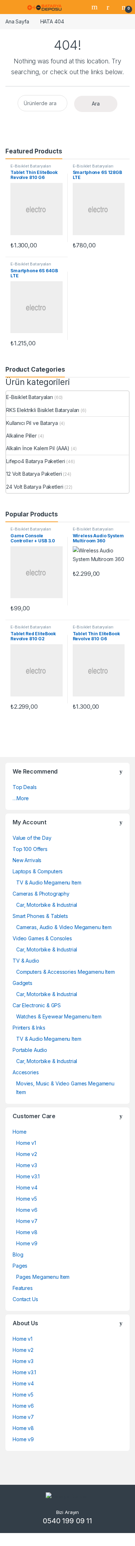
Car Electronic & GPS (37, 1005)
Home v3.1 (28, 1176)
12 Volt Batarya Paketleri (34, 474)
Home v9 (26, 1243)
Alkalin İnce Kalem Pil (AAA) (37, 448)
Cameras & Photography (41, 894)
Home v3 (26, 1165)
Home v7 (26, 1221)
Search (95, 7)
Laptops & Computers (38, 871)
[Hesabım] (110, 7)
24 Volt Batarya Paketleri (34, 487)
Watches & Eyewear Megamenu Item (59, 1016)
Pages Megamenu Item (42, 1277)
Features (23, 1288)
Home (19, 1132)
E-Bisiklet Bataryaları (30, 166)
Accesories (26, 1072)
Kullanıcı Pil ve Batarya (32, 423)
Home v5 (26, 1199)
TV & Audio (26, 961)
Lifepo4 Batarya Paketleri (35, 461)
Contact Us (25, 1299)
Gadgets (22, 983)
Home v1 (26, 1143)
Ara (96, 103)
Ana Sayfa (17, 21)
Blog (18, 1254)
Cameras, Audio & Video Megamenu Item (64, 927)
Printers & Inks (29, 1028)
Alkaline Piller (21, 436)
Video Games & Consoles (42, 938)
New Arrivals (27, 860)
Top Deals (25, 787)
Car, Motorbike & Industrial (46, 905)
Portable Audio (30, 1050)
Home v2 (26, 1154)
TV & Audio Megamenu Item (48, 882)
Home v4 (26, 1187)
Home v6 (26, 1210)
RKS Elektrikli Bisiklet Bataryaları (42, 410)
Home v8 (26, 1232)
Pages (20, 1266)
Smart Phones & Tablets (40, 916)
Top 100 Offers (30, 849)
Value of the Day (32, 838)
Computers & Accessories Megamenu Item (65, 972)
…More (21, 798)
